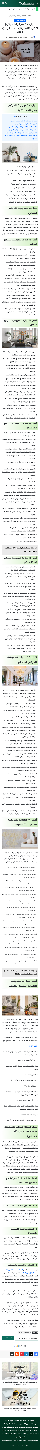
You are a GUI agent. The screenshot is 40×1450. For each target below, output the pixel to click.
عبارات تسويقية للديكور (25, 1333)
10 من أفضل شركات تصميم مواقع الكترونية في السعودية (19, 9)
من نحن (16, 1440)
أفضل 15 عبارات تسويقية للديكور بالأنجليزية (22, 130)
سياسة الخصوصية (33, 1440)
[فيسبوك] (36, 1354)
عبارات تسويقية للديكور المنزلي (26, 124)
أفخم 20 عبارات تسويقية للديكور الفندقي (23, 127)
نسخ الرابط (8, 1338)
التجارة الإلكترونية (14, 16)
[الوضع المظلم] (6, 4)
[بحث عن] (37, 4)
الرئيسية (27, 16)
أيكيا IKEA (33, 1046)
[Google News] (20, 1346)
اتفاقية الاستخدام (7, 1440)
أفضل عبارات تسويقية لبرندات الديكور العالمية (21, 133)
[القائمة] (3, 4)
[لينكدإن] (26, 1354)
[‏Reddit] (17, 1354)
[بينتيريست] (22, 1354)
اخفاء (14, 117)
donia (31, 37)
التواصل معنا (22, 1440)
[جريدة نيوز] (27, 3)
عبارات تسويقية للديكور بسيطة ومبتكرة (23, 121)
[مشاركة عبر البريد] (12, 1354)
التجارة (22, 16)
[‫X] (31, 1354)
